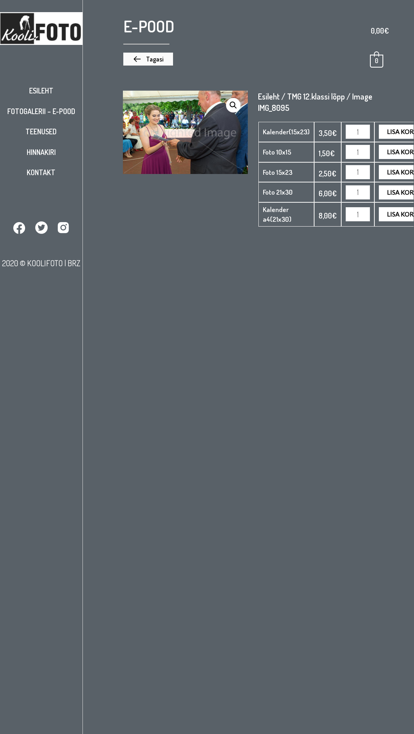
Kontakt (41, 172)
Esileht (41, 90)
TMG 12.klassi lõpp (316, 96)
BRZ (74, 263)
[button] (148, 59)
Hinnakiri (41, 152)
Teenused (41, 131)
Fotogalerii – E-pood (41, 111)
